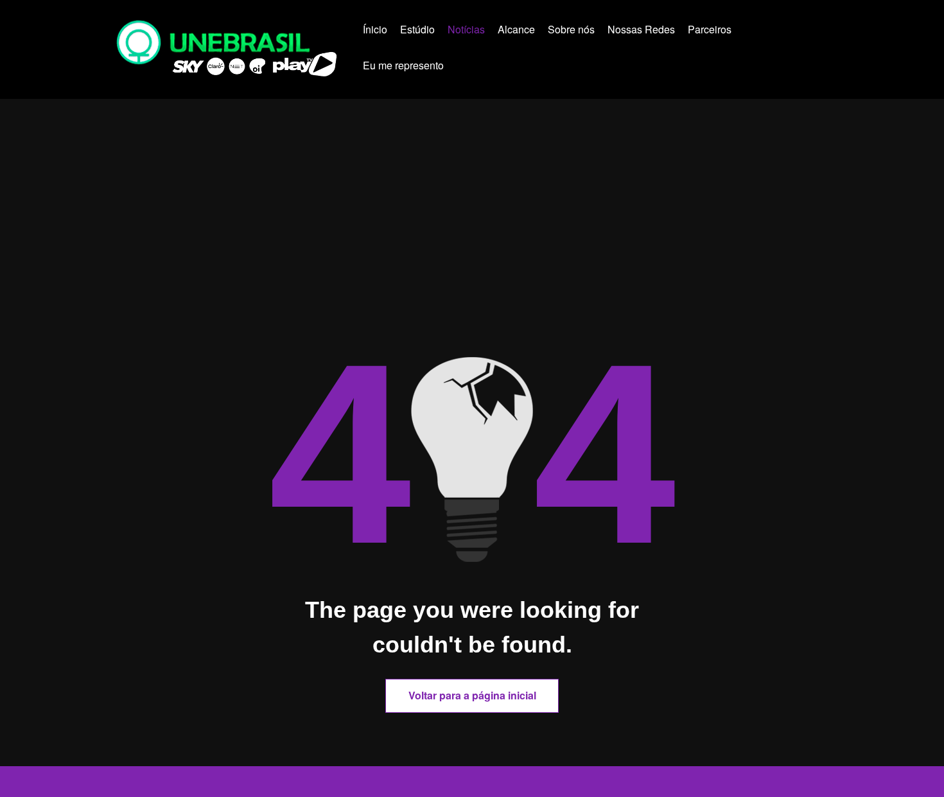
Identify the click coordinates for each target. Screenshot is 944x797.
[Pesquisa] (476, 67)
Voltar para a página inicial (472, 695)
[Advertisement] (472, 248)
